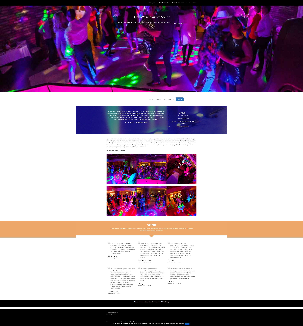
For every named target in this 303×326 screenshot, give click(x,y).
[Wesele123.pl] (165, 302)
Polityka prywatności (111, 314)
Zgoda (187, 323)
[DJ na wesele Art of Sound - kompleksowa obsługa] (147, 302)
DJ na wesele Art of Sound (112, 312)
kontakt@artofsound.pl (183, 126)
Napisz (180, 99)
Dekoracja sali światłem (183, 23)
